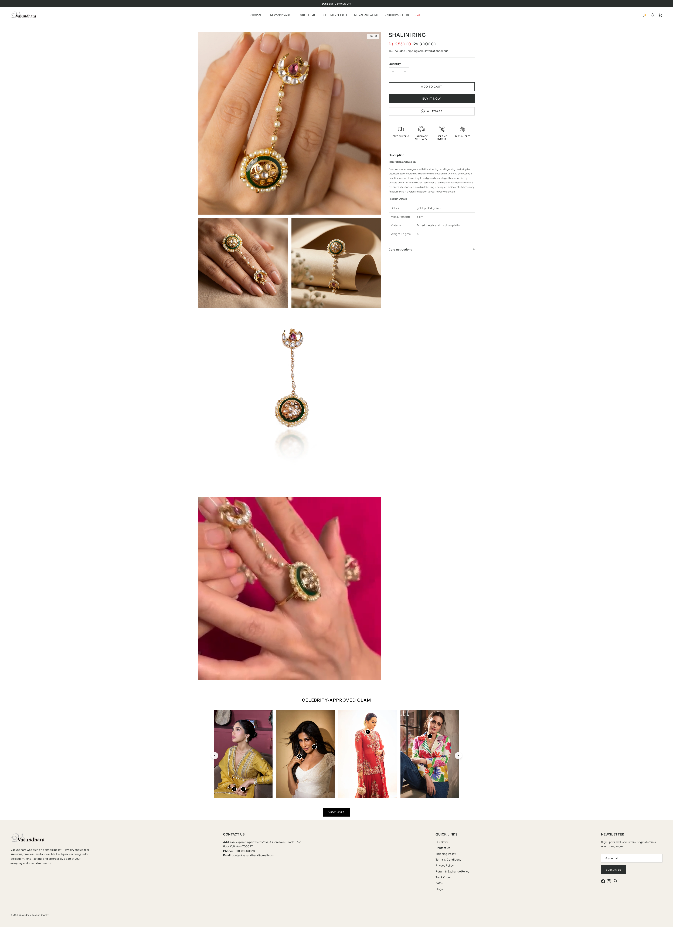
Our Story (442, 842)
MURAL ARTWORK (366, 15)
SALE (419, 15)
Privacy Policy (445, 865)
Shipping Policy (446, 853)
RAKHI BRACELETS (397, 15)
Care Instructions (400, 249)
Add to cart (431, 86)
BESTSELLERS (306, 15)
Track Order (443, 877)
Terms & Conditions (448, 859)
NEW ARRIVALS (280, 15)
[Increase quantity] (406, 71)
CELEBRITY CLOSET (334, 15)
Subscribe (613, 869)
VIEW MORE (336, 812)
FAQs (439, 883)
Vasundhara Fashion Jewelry (34, 915)
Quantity (395, 64)
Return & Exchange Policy (452, 871)
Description (396, 155)
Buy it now (431, 98)
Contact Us (443, 848)
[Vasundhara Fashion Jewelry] (24, 15)
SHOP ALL (256, 15)
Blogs (439, 889)
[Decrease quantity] (392, 71)
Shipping (412, 51)
